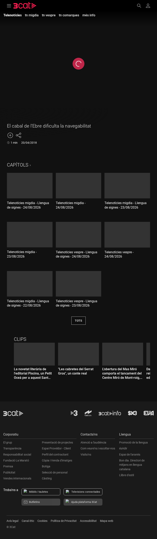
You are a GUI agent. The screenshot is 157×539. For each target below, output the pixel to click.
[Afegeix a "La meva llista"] (10, 135)
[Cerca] (141, 5)
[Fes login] (148, 5)
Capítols (17, 165)
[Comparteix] (18, 135)
